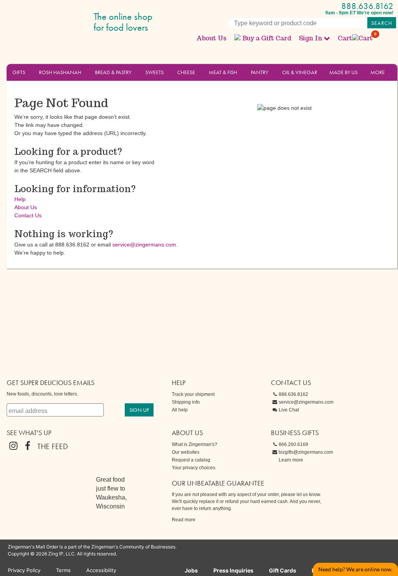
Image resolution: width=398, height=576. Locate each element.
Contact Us (28, 215)
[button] (29, 72)
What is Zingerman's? (194, 444)
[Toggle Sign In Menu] (327, 38)
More (377, 72)
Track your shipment (193, 394)
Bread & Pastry (113, 72)
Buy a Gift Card (266, 38)
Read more (184, 519)
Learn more (291, 460)
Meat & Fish (223, 72)
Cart (356, 38)
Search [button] (381, 22)
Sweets (154, 72)
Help (20, 199)
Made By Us (343, 72)
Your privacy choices (193, 467)
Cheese (186, 72)
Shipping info (186, 402)
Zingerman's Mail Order (67, 22)
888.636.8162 (367, 6)
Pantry (259, 72)
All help (180, 410)
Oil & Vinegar (299, 72)
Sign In (310, 38)
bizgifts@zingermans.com (306, 452)
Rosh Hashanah (60, 72)
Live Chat (289, 410)
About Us (211, 38)
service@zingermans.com (144, 244)
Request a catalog (191, 460)
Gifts (18, 72)
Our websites (185, 452)
